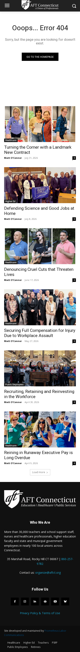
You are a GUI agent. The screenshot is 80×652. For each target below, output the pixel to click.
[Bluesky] (65, 602)
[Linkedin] (35, 602)
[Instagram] (25, 602)
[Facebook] (15, 602)
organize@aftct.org (48, 572)
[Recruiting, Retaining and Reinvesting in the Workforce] (40, 368)
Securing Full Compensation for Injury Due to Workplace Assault (39, 333)
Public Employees (14, 384)
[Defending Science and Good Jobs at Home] (40, 185)
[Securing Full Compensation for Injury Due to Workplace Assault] (40, 307)
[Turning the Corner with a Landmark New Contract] (40, 124)
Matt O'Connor (13, 157)
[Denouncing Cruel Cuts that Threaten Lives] (40, 246)
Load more (38, 472)
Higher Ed (10, 201)
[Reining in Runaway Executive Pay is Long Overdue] (40, 429)
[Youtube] (55, 602)
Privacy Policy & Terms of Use (40, 613)
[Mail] (45, 602)
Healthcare (10, 140)
